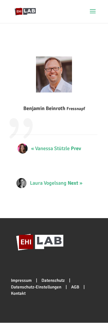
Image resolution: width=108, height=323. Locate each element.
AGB (75, 287)
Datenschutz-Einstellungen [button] (36, 287)
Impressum (21, 280)
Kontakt (18, 293)
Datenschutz (53, 280)
